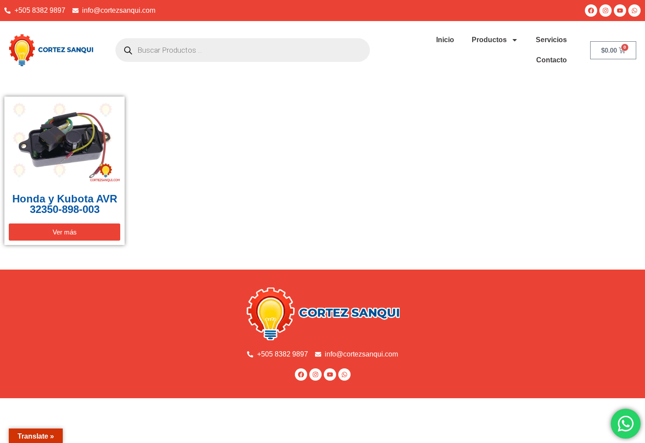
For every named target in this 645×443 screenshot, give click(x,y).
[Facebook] (591, 10)
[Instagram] (605, 10)
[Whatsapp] (634, 10)
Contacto (551, 60)
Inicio (445, 39)
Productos (489, 39)
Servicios (551, 39)
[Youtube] (620, 10)
